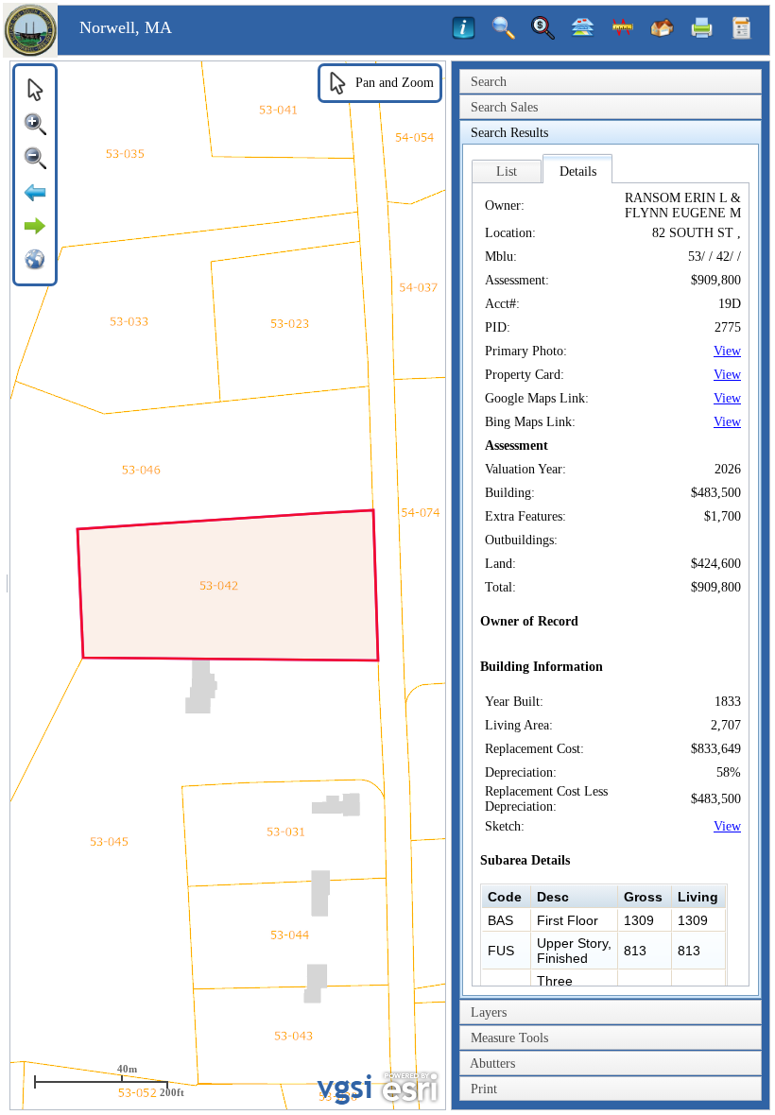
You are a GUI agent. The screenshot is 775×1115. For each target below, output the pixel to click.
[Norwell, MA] (30, 53)
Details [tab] (578, 171)
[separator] (7, 585)
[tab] (610, 82)
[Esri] (409, 1088)
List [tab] (506, 171)
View (727, 351)
